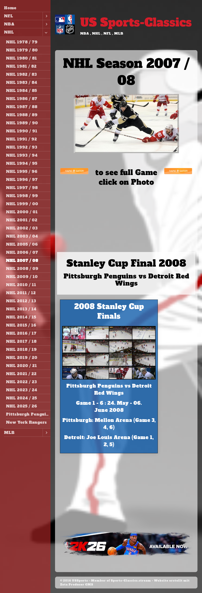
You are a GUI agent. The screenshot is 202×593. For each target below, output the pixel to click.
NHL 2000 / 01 (22, 212)
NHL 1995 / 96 (21, 171)
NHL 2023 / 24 (21, 390)
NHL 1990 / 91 (21, 131)
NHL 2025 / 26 (21, 406)
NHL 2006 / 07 (22, 252)
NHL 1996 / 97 (22, 179)
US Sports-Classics (136, 22)
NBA (9, 24)
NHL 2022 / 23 (21, 381)
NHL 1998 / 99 (22, 195)
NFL (8, 16)
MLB (9, 432)
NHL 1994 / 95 (21, 163)
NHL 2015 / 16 (21, 325)
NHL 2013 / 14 (21, 309)
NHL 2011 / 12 (21, 292)
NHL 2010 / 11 (21, 284)
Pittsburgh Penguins (28, 414)
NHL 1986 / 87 (21, 98)
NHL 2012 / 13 (21, 301)
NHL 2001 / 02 (21, 220)
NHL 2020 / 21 (21, 365)
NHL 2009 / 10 (22, 276)
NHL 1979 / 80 (22, 50)
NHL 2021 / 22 (21, 373)
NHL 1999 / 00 (22, 203)
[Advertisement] (126, 214)
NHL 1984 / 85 (21, 90)
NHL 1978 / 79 (21, 42)
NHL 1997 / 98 (22, 187)
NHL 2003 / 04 (22, 236)
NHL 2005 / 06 (22, 244)
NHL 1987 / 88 (21, 106)
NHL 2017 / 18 (21, 341)
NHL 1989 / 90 (22, 123)
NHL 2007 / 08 (22, 260)
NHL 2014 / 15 (21, 317)
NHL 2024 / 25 (21, 398)
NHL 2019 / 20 (21, 357)
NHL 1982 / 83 (21, 74)
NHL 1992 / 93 (21, 147)
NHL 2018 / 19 (21, 349)
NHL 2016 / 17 (21, 333)
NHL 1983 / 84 (21, 82)
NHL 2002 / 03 (22, 228)
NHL (9, 32)
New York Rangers (26, 422)
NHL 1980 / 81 (21, 58)
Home (10, 7)
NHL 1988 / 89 (21, 114)
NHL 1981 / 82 (21, 66)
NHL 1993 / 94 (21, 155)
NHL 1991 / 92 (21, 139)
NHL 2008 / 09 (22, 268)
